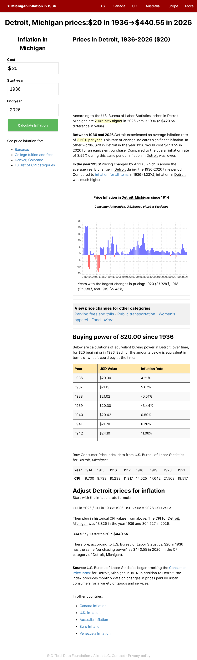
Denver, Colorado (29, 160)
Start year (15, 80)
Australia (153, 6)
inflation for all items (112, 174)
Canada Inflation (93, 606)
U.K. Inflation (90, 613)
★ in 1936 (31, 6)
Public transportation (136, 314)
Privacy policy (139, 656)
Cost (11, 60)
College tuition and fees (34, 155)
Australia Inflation (94, 620)
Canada (119, 6)
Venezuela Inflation (95, 633)
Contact (118, 656)
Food (96, 320)
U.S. (102, 6)
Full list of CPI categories (35, 165)
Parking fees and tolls (94, 314)
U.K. (135, 6)
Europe (172, 6)
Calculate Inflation (33, 125)
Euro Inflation (91, 626)
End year (14, 101)
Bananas (22, 150)
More (189, 6)
